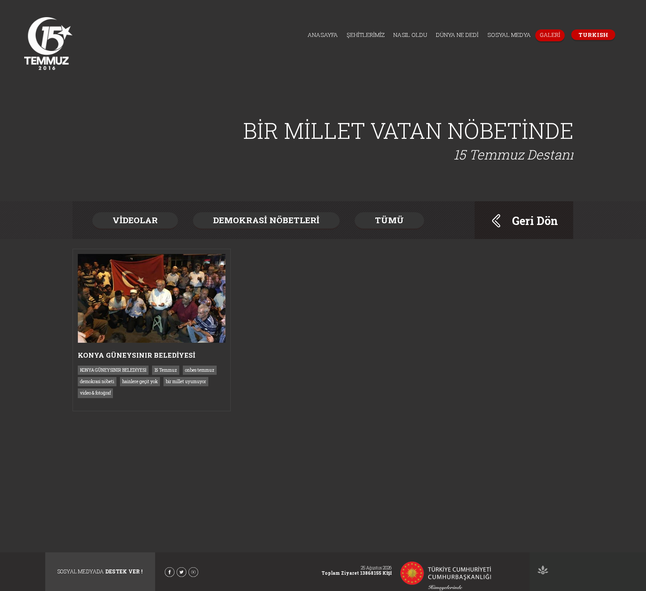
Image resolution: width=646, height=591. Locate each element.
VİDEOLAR (135, 219)
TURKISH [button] (593, 35)
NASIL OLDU (410, 35)
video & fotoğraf (95, 393)
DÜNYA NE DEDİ (457, 35)
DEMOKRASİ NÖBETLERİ (266, 219)
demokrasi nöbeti (97, 381)
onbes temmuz (199, 370)
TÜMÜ (389, 219)
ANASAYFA (323, 35)
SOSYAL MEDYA (509, 35)
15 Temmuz (165, 370)
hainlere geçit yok (140, 381)
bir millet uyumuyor (186, 381)
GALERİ (550, 35)
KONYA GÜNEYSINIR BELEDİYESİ (113, 370)
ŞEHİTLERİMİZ (366, 35)
